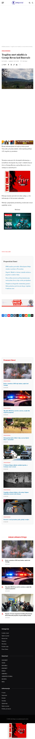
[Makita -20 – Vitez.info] (17, 221)
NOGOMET (5, 660)
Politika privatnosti (6, 709)
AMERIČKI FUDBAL (7, 676)
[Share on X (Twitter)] (11, 64)
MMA (3, 681)
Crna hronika (6, 51)
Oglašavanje (4, 703)
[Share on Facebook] (8, 64)
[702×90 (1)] (17, 144)
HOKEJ (3, 671)
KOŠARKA (4, 665)
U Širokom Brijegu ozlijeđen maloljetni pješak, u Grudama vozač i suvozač (15, 466)
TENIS (3, 663)
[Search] (30, 3)
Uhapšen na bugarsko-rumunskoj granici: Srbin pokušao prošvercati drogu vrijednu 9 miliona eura (18, 286)
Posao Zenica (5, 649)
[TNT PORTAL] (17, 2)
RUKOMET (4, 668)
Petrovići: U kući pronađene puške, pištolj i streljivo (16, 519)
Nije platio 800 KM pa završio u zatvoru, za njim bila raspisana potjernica (16, 411)
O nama (3, 692)
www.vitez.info (6, 252)
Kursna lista (4, 638)
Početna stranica (6, 46)
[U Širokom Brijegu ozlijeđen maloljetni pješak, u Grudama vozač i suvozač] (17, 453)
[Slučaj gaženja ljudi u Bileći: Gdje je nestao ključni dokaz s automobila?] (17, 425)
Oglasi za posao (5, 636)
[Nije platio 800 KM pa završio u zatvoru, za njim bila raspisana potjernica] (17, 398)
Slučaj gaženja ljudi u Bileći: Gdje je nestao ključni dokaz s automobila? (16, 438)
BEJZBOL (4, 679)
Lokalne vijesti (5, 633)
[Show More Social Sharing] (20, 64)
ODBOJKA (4, 673)
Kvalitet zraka (5, 646)
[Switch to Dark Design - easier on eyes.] (32, 3)
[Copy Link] (14, 64)
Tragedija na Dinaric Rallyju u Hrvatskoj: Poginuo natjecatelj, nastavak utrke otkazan (16, 493)
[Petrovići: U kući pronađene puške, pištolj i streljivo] (17, 507)
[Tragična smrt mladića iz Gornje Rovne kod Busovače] (17, 78)
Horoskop (4, 644)
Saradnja (4, 700)
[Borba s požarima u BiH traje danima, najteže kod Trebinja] (17, 371)
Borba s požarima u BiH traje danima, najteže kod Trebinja (15, 384)
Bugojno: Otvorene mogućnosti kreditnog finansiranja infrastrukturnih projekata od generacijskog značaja (18, 614)
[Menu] (3, 3)
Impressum (4, 695)
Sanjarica (4, 641)
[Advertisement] (17, 25)
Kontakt (4, 698)
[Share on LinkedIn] (16, 64)
